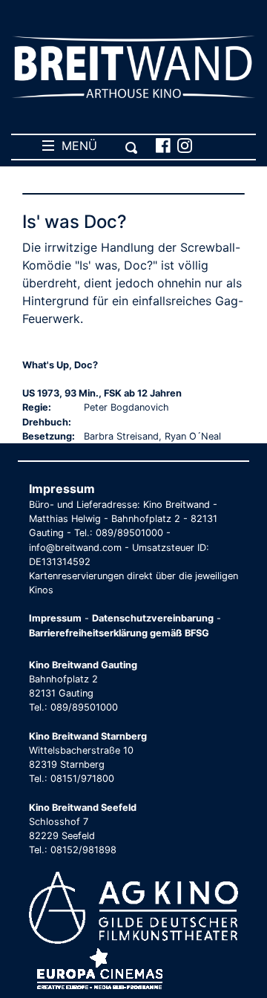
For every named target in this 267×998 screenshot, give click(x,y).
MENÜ (75, 145)
